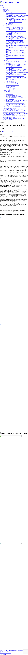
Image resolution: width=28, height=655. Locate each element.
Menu (1, 5)
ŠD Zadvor (4, 131)
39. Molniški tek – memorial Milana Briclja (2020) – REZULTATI (15, 43)
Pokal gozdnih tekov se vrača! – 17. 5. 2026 (13, 109)
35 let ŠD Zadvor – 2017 (11, 82)
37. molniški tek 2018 (11, 79)
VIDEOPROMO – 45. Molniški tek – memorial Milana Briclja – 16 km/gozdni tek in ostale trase (14, 111)
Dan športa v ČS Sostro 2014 (12, 85)
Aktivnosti (5, 9)
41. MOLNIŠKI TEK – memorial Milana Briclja (17, 98)
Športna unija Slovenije (16, 650)
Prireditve (5, 11)
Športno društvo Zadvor (5, 653)
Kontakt (7, 105)
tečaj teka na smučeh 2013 (12, 83)
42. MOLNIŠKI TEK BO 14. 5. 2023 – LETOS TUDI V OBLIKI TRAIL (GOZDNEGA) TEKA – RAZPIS (17, 17)
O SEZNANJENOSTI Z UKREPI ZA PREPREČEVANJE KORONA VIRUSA (15, 103)
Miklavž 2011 (9, 87)
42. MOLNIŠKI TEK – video (15, 22)
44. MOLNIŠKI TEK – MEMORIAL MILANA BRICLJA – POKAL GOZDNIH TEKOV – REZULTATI (16, 31)
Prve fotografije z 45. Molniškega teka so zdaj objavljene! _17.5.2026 (13, 119)
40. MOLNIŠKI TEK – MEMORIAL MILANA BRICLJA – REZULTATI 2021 (15, 40)
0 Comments (14, 131)
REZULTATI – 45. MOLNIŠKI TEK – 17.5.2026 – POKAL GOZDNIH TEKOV (15, 28)
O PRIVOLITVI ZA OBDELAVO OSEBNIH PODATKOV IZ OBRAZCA (16, 101)
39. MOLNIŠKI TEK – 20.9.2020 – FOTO (16, 74)
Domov (4, 7)
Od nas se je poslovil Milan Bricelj (13, 96)
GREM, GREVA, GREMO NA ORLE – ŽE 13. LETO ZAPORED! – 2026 (14, 116)
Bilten (7, 92)
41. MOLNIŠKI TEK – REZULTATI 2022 (16, 38)
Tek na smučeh (9, 23)
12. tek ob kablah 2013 (11, 86)
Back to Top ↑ (3, 654)
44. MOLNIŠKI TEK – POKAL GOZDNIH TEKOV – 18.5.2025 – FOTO (16, 65)
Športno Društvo (6, 90)
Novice (8, 131)
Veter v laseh (9, 24)
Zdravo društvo (9, 94)
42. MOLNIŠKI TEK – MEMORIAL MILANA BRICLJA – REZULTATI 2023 (15, 37)
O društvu (8, 91)
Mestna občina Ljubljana (5, 650)
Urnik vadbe (6, 10)
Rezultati (5, 25)
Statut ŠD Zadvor (10, 99)
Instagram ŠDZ (5, 651)
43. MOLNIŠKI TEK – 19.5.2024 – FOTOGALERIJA (14, 67)
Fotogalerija (5, 60)
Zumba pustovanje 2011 (11, 88)
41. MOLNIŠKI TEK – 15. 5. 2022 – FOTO (16, 70)
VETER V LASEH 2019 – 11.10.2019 (15, 76)
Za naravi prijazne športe (11, 95)
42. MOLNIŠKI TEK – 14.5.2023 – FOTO (16, 69)
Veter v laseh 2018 (10, 81)
